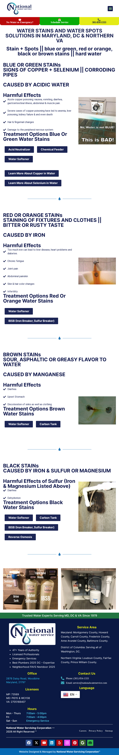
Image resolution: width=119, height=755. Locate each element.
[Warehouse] (90, 743)
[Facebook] (29, 743)
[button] (110, 8)
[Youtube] (44, 743)
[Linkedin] (52, 743)
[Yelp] (59, 743)
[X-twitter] (36, 743)
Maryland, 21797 (15, 682)
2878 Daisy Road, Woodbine (23, 678)
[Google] (82, 743)
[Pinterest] (75, 743)
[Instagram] (67, 743)
